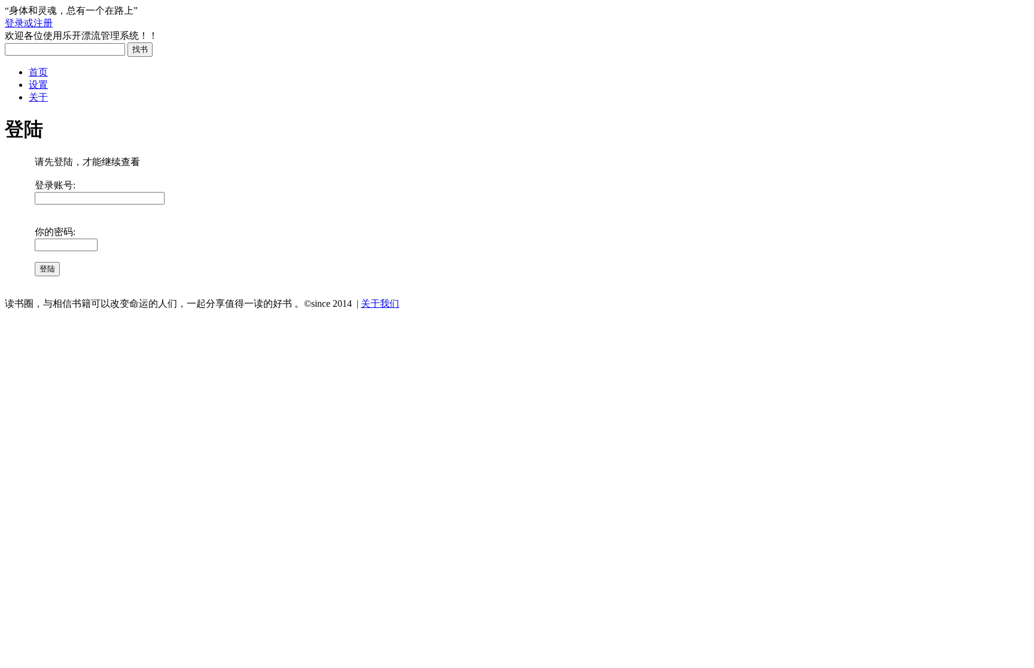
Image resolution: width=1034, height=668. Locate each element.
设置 (38, 85)
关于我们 (380, 303)
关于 (38, 97)
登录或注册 (29, 23)
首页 (38, 72)
